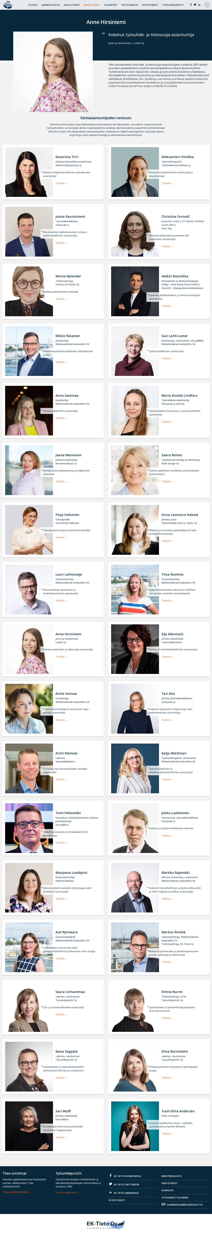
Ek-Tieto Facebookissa (127, 1176)
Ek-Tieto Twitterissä (126, 1184)
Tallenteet (110, 4)
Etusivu (33, 4)
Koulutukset (72, 4)
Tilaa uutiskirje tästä (15, 1192)
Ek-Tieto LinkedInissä (126, 1193)
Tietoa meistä (129, 4)
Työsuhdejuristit (173, 4)
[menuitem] (33, 4)
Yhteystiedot (150, 4)
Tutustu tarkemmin (66, 1192)
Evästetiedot (169, 1183)
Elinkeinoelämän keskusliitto (185, 1204)
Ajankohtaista (51, 4)
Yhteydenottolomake (174, 1197)
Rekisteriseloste (171, 1176)
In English (167, 1190)
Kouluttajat (92, 4)
